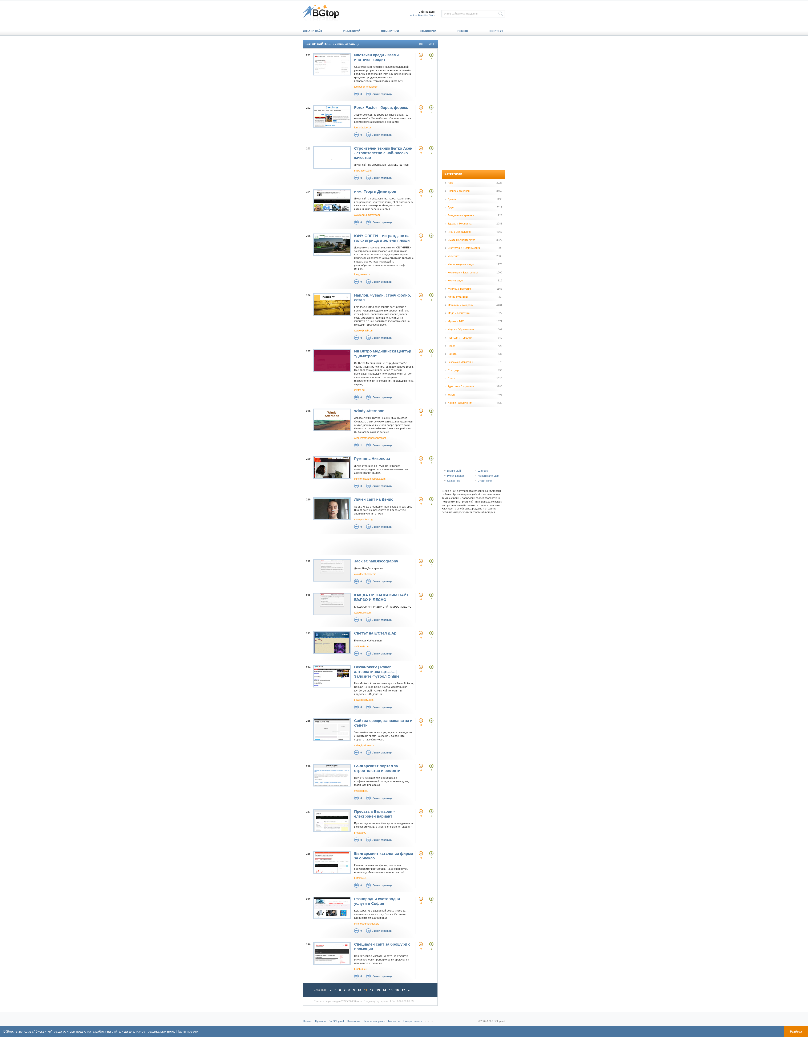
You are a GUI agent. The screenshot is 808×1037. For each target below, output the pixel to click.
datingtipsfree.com (364, 745)
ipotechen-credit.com (366, 86)
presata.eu (360, 832)
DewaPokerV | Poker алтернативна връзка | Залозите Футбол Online (376, 671)
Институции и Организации (464, 248)
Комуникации (456, 280)
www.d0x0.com (362, 612)
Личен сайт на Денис (373, 499)
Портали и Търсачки (460, 337)
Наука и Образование (461, 329)
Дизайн (452, 199)
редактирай (351, 31)
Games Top (453, 480)
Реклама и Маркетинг (460, 362)
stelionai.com (361, 646)
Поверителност (412, 1021)
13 (378, 990)
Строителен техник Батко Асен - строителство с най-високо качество (383, 153)
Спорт (451, 378)
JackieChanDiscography (376, 561)
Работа (452, 353)
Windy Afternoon (369, 411)
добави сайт (312, 31)
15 (390, 990)
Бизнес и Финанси (459, 191)
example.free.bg (363, 519)
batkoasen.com (363, 170)
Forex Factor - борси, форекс (381, 108)
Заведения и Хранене (461, 215)
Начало (307, 1021)
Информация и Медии (461, 264)
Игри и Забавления (459, 231)
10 (359, 990)
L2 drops (483, 470)
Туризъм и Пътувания (461, 386)
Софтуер (453, 370)
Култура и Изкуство (459, 288)
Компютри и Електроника (463, 272)
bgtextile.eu (360, 878)
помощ (462, 31)
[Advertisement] (366, 544)
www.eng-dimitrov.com (367, 215)
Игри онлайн (454, 470)
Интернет (454, 256)
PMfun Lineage (456, 475)
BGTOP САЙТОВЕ (318, 44)
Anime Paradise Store (422, 15)
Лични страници (382, 94)
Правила (320, 1021)
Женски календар (488, 475)
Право (451, 345)
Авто (450, 182)
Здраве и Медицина (460, 223)
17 (403, 990)
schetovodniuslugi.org (366, 923)
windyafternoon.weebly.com (370, 438)
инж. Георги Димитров (375, 191)
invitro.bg (359, 390)
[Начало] (323, 13)
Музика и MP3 (456, 321)
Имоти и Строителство (461, 240)
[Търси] (500, 14)
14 (384, 990)
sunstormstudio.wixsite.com (369, 478)
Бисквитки (394, 1021)
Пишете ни (353, 1021)
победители (390, 31)
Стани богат (485, 480)
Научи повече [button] (187, 1031)
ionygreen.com (362, 274)
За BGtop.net (336, 1021)
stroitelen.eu (361, 790)
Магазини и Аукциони (460, 305)
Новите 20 (496, 31)
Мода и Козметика (459, 313)
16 (397, 990)
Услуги (452, 394)
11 (365, 990)
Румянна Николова (372, 458)
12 (371, 990)
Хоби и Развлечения (460, 402)
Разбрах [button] (796, 1031)
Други (451, 207)
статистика (428, 31)
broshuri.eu (360, 969)
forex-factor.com (363, 127)
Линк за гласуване (374, 1021)
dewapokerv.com (363, 699)
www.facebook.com (365, 574)
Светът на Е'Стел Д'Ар (375, 633)
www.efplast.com (363, 330)
